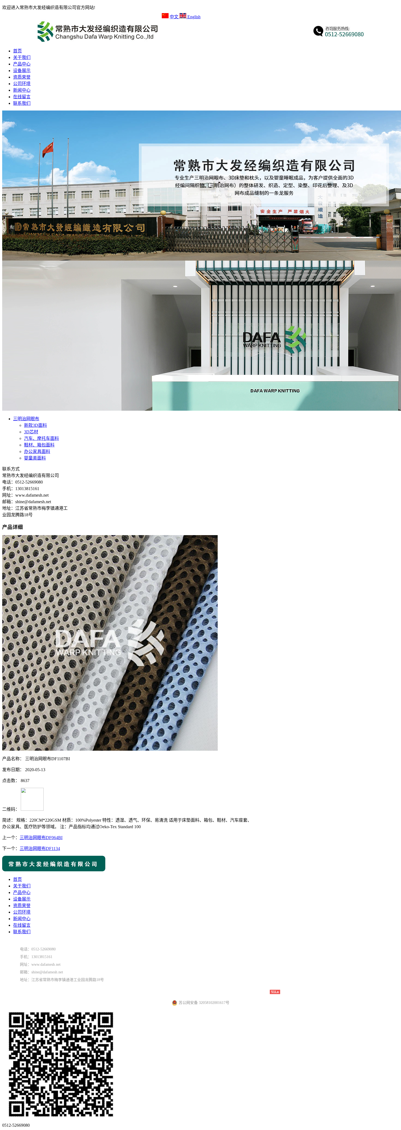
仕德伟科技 (259, 992)
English (193, 16)
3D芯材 (31, 432)
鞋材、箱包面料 (39, 445)
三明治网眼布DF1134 (40, 848)
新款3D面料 (35, 425)
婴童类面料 (35, 458)
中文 (174, 16)
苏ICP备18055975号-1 (209, 992)
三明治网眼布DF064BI (41, 837)
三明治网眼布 (26, 418)
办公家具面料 (37, 451)
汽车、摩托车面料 (41, 438)
